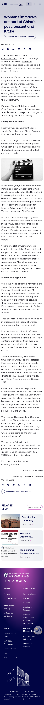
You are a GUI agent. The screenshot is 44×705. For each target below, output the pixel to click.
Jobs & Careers (10, 648)
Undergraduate (29, 594)
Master (26, 598)
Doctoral (26, 603)
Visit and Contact (11, 657)
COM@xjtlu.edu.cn (10, 464)
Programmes (9, 594)
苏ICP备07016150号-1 (25, 697)
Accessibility (29, 691)
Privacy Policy (14, 691)
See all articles (33, 507)
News (6, 653)
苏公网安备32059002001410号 (34, 697)
